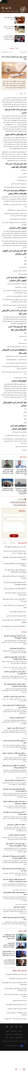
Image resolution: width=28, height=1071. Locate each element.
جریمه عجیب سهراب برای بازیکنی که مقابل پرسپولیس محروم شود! (14, 802)
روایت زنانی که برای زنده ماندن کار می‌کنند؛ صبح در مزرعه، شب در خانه (14, 552)
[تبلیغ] (14, 3)
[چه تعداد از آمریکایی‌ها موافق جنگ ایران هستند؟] (7, 483)
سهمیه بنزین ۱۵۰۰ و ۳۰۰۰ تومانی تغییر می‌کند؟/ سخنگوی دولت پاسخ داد (16, 845)
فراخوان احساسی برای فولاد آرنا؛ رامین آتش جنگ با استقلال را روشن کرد (14, 857)
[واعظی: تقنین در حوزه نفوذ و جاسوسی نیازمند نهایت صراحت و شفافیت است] (20, 464)
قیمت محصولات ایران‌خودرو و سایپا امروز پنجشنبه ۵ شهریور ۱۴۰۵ (15, 583)
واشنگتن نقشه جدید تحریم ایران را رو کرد (14, 589)
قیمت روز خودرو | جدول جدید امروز (16, 616)
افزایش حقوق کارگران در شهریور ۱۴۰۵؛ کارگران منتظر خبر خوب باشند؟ (9, 936)
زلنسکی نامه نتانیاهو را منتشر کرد (16, 835)
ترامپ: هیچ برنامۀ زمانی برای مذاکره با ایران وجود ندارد (14, 870)
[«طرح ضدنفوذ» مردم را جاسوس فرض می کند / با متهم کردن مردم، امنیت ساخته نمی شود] (21, 962)
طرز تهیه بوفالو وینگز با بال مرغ (9, 18)
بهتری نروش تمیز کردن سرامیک (18, 502)
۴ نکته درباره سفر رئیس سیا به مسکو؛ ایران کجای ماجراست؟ (14, 813)
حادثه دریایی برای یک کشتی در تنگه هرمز (14, 697)
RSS (7, 1037)
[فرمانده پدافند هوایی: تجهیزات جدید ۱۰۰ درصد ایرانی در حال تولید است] (7, 464)
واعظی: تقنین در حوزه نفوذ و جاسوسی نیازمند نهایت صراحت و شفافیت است (20, 472)
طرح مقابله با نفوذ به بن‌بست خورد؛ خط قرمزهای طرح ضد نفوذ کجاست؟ (15, 571)
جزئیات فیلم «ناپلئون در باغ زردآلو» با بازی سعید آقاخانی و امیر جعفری (9, 37)
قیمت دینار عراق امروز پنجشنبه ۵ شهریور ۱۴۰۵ (16, 1005)
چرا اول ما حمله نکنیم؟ (19, 907)
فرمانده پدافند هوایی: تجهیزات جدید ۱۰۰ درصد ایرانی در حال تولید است (7, 471)
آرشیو (7, 1031)
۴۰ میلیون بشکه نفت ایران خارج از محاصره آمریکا (14, 742)
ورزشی (12, 11)
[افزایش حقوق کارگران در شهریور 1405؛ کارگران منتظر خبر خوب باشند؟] (21, 937)
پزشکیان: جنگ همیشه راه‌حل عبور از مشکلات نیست (14, 918)
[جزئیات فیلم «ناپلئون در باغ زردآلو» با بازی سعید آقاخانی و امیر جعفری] (19, 38)
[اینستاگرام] (12, 1027)
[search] (10, 8)
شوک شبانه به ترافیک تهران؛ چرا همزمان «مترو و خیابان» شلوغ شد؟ (15, 658)
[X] (16, 1027)
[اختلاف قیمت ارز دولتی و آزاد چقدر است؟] (19, 29)
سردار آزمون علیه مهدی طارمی (17, 612)
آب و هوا (12, 1037)
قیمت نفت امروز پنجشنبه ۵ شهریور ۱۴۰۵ (15, 547)
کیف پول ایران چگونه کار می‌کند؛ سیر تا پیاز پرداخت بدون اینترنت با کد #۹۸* (14, 880)
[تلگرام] (7, 1027)
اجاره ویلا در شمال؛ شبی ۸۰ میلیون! (16, 728)
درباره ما (20, 1031)
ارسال (14, 536)
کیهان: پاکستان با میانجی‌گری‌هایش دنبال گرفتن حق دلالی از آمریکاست (15, 685)
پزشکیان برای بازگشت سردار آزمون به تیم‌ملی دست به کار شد (14, 754)
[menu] (3, 8)
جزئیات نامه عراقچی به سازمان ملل (16, 825)
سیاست (16, 11)
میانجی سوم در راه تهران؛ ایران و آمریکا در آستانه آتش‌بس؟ (15, 673)
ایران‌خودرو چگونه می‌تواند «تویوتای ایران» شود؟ (14, 893)
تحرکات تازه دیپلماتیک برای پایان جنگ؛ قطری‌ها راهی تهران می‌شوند (14, 983)
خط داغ (24, 632)
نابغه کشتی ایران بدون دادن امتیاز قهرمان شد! (13, 626)
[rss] (21, 1027)
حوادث (8, 11)
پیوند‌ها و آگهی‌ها (18, 1034)
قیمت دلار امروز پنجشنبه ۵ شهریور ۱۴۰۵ (17, 978)
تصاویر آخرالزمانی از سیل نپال (17, 718)
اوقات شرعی (19, 1037)
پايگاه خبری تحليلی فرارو (10, 1041)
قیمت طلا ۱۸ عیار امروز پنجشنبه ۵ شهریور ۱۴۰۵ (16, 974)
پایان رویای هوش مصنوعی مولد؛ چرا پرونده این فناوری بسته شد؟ (14, 790)
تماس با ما (13, 1031)
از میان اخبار (23, 457)
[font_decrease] (17, 93)
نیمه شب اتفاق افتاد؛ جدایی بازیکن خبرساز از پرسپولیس (16, 1014)
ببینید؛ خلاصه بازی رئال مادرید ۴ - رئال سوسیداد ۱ (15, 1019)
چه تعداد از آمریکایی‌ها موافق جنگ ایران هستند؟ (7, 489)
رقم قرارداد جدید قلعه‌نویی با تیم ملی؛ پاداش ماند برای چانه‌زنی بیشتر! (14, 767)
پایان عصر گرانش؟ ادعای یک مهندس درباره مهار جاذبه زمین (14, 706)
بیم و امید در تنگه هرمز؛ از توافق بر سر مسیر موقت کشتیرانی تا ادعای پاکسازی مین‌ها (20, 491)
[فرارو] (23, 9)
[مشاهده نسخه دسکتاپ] (6, 8)
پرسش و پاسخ (8, 1034)
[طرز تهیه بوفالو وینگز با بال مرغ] (19, 20)
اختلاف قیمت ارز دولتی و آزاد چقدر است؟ (9, 27)
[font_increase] (25, 93)
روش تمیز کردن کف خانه (20, 505)
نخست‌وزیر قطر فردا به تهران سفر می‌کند (15, 780)
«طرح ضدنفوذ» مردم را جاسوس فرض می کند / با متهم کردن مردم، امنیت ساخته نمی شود (9, 962)
